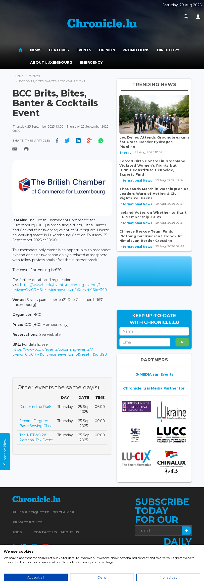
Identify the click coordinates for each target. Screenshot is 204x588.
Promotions (136, 50)
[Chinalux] (171, 462)
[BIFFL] (136, 407)
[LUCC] (171, 434)
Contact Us (45, 532)
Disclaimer (63, 512)
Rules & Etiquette (30, 512)
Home (19, 76)
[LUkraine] (171, 411)
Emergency (91, 62)
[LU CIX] (136, 458)
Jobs (17, 532)
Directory (168, 50)
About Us (69, 532)
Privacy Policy (27, 522)
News (36, 50)
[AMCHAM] (136, 435)
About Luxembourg (51, 62)
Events (83, 50)
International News (135, 180)
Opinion (107, 50)
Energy (125, 152)
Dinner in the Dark (35, 406)
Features (59, 50)
